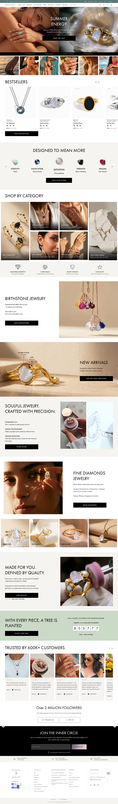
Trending (29, 5)
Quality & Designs (38, 784)
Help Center (36, 775)
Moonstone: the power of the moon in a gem (59, 784)
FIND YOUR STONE (59, 180)
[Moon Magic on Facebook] (91, 785)
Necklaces (51, 5)
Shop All (71, 772)
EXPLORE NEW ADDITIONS (96, 378)
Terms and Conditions (39, 791)
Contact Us (110, 1)
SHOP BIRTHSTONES (21, 323)
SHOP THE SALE (59, 38)
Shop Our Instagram (73, 786)
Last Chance (73, 5)
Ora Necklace (10, 123)
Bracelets (65, 5)
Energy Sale (21, 5)
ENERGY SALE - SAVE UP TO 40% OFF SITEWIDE (22, 1)
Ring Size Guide (37, 788)
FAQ (105, 1)
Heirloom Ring (44, 123)
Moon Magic (65, 799)
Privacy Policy (53, 799)
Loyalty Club (90, 1)
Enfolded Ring (77, 123)
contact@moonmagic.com (100, 777)
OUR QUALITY (21, 595)
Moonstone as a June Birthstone (58, 775)
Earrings (58, 5)
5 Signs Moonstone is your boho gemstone (59, 780)
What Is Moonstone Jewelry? (57, 772)
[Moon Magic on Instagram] (95, 785)
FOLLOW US (49, 720)
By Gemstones (38, 5)
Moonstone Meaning (56, 777)
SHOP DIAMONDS (90, 505)
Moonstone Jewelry (73, 779)
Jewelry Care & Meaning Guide (40, 786)
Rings (44, 5)
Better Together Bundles (74, 777)
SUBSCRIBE (79, 746)
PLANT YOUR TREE (21, 633)
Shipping (36, 779)
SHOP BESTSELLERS (21, 134)
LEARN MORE (22, 447)
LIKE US (70, 720)
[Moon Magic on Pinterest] (98, 785)
